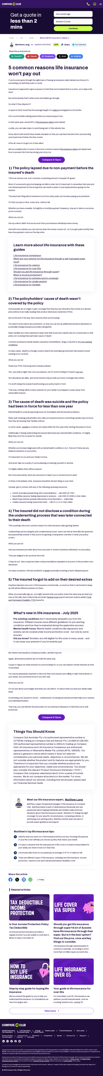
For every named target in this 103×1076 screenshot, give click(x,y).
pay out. (79, 372)
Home (11, 38)
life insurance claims (45, 122)
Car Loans (80, 1030)
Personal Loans (23, 1032)
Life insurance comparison (27, 255)
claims (56, 110)
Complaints (48, 1035)
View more (50, 1011)
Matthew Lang (22, 45)
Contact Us (70, 1035)
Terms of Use (22, 1035)
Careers (20, 1037)
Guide (31, 38)
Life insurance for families (26, 285)
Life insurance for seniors (26, 265)
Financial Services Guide (10, 1061)
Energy (38, 1030)
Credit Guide (68, 1061)
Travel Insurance (65, 1030)
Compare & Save (51, 160)
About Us (35, 1035)
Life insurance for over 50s (27, 268)
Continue (73, 28)
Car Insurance (7, 1032)
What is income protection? (27, 275)
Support (83, 1035)
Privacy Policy (7, 1035)
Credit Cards (38, 1032)
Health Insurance (8, 1030)
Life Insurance (25, 1030)
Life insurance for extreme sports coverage (35, 278)
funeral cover (52, 597)
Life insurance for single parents (30, 281)
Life (21, 38)
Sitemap (30, 1037)
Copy (41, 880)
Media (59, 1035)
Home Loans (50, 1030)
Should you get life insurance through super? (36, 272)
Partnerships (7, 1037)
